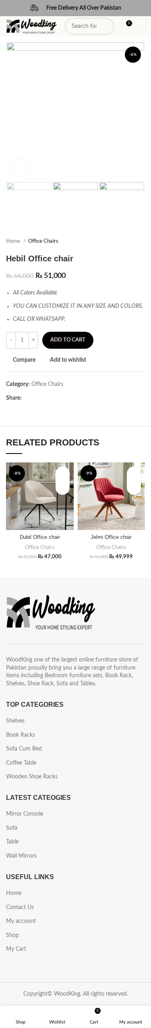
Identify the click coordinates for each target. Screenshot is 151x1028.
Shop (12, 935)
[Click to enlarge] (20, 168)
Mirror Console (24, 814)
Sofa (11, 828)
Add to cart (67, 340)
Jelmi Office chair (111, 537)
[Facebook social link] (28, 398)
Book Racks (20, 735)
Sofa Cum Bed (24, 749)
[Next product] (141, 241)
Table (12, 842)
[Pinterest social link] (47, 398)
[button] (63, 488)
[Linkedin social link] (56, 398)
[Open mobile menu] (141, 26)
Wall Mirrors (21, 856)
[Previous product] (125, 241)
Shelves (15, 721)
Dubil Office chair (40, 537)
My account (21, 921)
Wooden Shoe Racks (32, 777)
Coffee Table (21, 763)
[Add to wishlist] (63, 473)
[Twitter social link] (37, 398)
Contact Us (20, 907)
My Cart (16, 949)
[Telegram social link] (65, 398)
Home (13, 241)
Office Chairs (43, 241)
